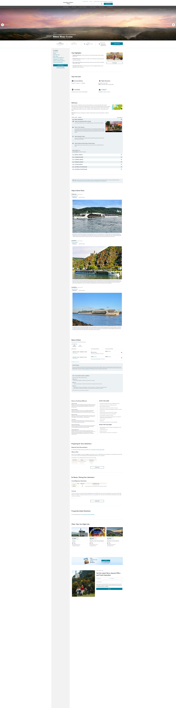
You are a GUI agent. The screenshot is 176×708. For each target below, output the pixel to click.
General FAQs (98, 449)
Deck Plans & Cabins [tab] (82, 197)
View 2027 (77, 361)
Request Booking (75, 358)
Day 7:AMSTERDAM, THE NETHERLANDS (79, 166)
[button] (115, 56)
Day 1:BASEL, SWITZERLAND (77, 119)
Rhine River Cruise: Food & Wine (95, 353)
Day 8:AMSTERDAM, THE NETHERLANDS (79, 169)
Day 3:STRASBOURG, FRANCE (77, 157)
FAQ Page (88, 514)
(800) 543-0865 (118, 45)
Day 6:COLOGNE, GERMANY (77, 164)
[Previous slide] (2, 24)
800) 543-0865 (97, 1)
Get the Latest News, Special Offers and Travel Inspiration (108, 574)
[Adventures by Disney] (68, 2)
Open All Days (119, 117)
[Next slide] (173, 24)
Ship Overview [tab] (74, 197)
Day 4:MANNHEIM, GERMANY (77, 159)
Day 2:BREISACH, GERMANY (77, 154)
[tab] (74, 346)
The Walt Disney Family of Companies (102, 586)
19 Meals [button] (103, 89)
